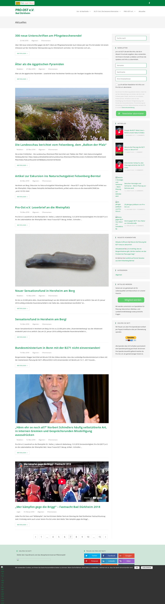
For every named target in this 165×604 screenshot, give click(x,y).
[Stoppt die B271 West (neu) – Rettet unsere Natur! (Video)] (119, 132)
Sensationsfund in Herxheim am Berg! (41, 319)
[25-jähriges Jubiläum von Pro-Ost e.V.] (119, 207)
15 (100, 536)
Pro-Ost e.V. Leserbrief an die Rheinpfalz (42, 207)
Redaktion (20, 69)
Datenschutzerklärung (128, 107)
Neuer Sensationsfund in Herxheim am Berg (45, 291)
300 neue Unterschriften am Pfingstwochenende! (48, 35)
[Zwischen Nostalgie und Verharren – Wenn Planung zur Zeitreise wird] (119, 186)
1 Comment (139, 152)
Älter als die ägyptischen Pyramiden (39, 64)
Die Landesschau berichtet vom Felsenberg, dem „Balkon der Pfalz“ (61, 144)
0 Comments (140, 135)
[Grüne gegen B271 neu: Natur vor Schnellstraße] (119, 223)
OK (137, 567)
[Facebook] (149, 3)
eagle (18, 512)
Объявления (120, 249)
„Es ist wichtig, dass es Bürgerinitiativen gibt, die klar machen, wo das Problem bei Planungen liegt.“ (131, 251)
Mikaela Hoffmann (122, 242)
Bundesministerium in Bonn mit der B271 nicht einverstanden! (57, 348)
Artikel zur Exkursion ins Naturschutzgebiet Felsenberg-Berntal (58, 176)
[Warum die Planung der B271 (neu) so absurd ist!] (119, 149)
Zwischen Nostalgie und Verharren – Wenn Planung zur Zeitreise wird (135, 185)
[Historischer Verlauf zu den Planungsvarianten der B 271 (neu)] (119, 166)
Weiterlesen (21, 53)
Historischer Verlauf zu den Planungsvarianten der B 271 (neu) (134, 165)
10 (88, 536)
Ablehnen (146, 567)
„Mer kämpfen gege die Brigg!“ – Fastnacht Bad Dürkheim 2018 (57, 507)
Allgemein (35, 41)
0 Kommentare (46, 41)
